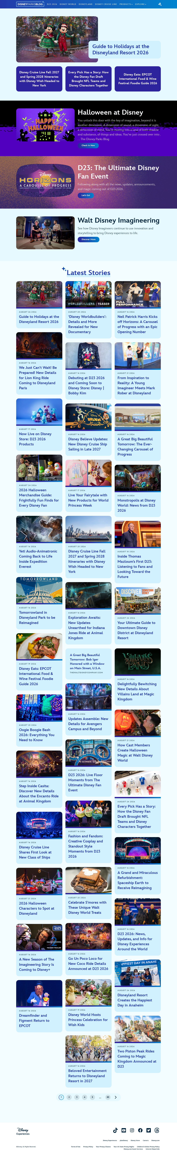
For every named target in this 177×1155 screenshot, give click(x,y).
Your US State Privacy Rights (124, 1147)
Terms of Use (75, 1147)
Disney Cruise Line (106, 4)
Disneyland (86, 4)
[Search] (160, 4)
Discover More (88, 239)
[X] (148, 1130)
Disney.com (155, 1140)
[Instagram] (132, 1130)
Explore (140, 4)
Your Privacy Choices (103, 1147)
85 (108, 1097)
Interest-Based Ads (153, 1149)
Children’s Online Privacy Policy (148, 1147)
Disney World (68, 4)
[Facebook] (140, 1130)
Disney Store (135, 1140)
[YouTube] (123, 1130)
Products (125, 4)
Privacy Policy (88, 1147)
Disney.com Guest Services (133, 1149)
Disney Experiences (110, 1140)
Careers (145, 1140)
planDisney (124, 1140)
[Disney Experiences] (23, 1131)
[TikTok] (115, 1130)
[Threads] (157, 1130)
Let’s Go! (86, 195)
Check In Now (88, 145)
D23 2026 (52, 4)
